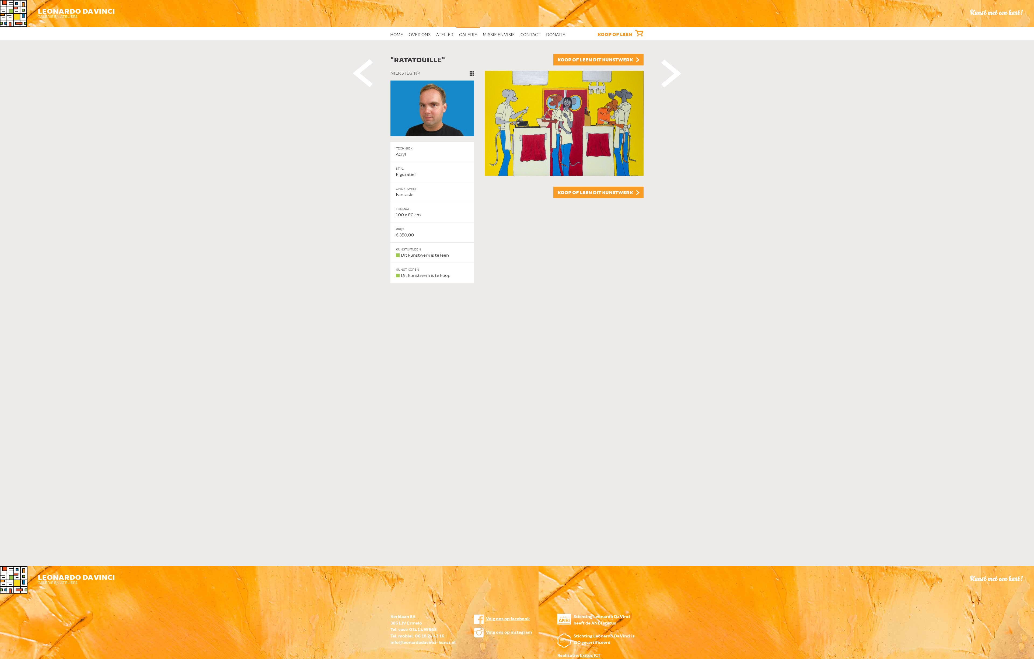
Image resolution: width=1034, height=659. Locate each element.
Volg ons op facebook (508, 619)
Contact (530, 34)
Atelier (444, 34)
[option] (517, 168)
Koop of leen (615, 35)
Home (396, 34)
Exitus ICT (590, 655)
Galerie (468, 34)
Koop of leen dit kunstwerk (595, 60)
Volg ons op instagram (509, 632)
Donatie (555, 34)
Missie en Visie (499, 34)
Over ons (420, 34)
